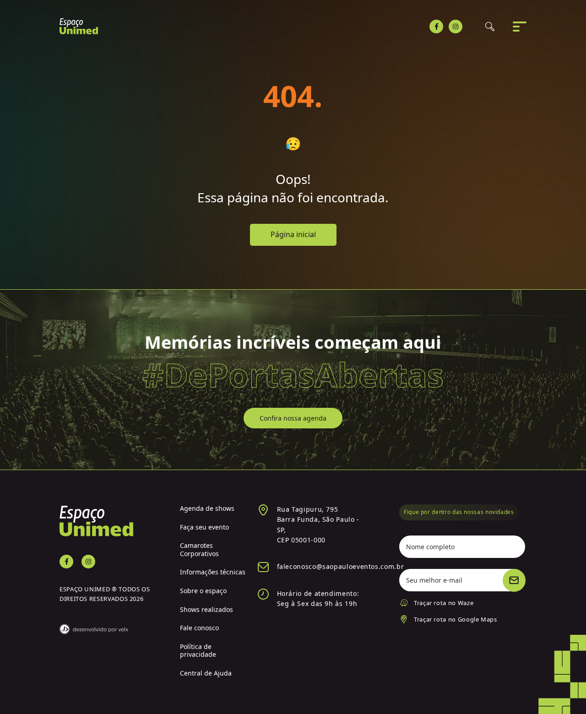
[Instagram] (455, 26)
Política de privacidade (198, 650)
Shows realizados (206, 609)
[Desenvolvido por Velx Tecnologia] (113, 623)
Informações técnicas (212, 572)
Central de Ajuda (206, 673)
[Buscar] (489, 26)
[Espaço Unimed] (79, 26)
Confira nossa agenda (293, 418)
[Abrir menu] (519, 27)
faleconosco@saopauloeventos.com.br (340, 566)
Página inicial (293, 234)
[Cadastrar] (514, 580)
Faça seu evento (204, 527)
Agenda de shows (207, 508)
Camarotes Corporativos (199, 549)
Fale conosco (199, 627)
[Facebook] (436, 26)
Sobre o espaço (203, 590)
